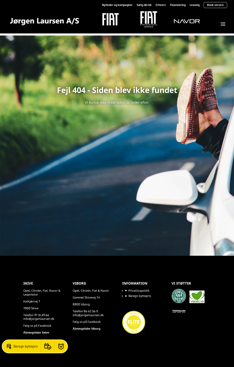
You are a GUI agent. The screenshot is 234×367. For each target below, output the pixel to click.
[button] (21, 346)
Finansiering (178, 5)
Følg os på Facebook (37, 325)
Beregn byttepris (139, 296)
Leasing (194, 5)
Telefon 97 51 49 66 (36, 315)
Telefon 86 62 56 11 (85, 311)
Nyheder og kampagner (117, 5)
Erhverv (161, 5)
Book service (215, 5)
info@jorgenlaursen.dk (38, 319)
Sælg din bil (144, 5)
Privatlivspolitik (138, 290)
